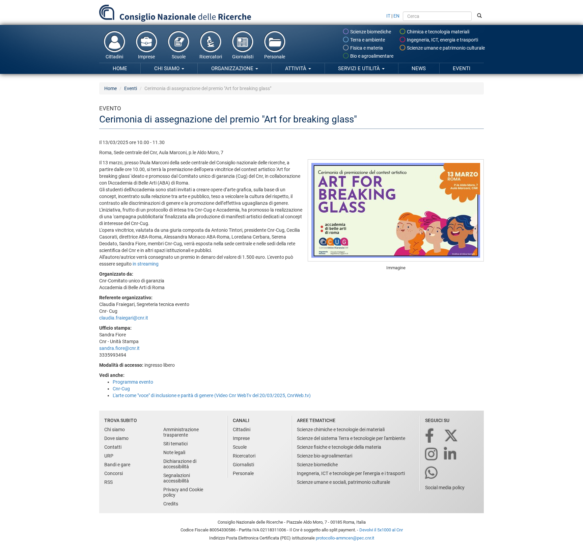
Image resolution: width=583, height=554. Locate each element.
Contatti (112, 447)
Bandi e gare (117, 464)
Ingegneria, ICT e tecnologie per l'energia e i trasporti (351, 473)
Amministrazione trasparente (181, 432)
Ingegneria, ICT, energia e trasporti (442, 40)
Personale (274, 56)
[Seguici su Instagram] (432, 454)
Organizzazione (233, 68)
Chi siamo (167, 68)
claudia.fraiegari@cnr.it (123, 318)
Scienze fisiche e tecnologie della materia (339, 447)
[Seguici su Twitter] (451, 436)
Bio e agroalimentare (371, 56)
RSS (108, 482)
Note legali (174, 452)
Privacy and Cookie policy (183, 492)
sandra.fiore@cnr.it (119, 348)
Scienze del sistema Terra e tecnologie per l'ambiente (351, 438)
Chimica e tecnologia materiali (437, 31)
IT (388, 16)
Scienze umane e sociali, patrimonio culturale (343, 482)
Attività (296, 68)
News (419, 68)
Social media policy (445, 487)
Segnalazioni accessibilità (176, 478)
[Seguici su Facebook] (430, 436)
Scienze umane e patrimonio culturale (445, 48)
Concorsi (113, 473)
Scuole (179, 56)
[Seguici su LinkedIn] (450, 454)
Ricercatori (210, 56)
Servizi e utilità (359, 68)
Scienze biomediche (370, 31)
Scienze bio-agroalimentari (324, 456)
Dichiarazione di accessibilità (179, 464)
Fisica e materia (366, 48)
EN (396, 16)
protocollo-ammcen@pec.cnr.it (345, 538)
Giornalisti (242, 56)
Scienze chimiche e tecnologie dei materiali (341, 429)
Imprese (146, 56)
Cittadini (114, 56)
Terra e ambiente (367, 40)
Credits (170, 503)
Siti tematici (175, 443)
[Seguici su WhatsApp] (432, 473)
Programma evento (133, 382)
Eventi (461, 68)
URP (108, 456)
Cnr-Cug (121, 388)
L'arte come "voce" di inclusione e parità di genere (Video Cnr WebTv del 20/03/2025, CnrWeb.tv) (212, 395)
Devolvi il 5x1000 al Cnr (381, 529)
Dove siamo (116, 438)
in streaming (145, 264)
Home (120, 68)
